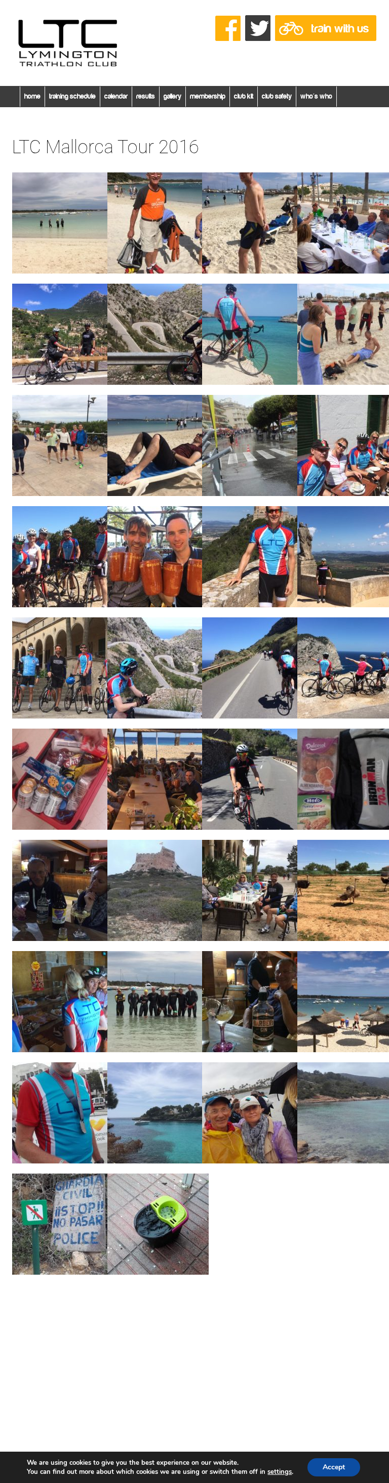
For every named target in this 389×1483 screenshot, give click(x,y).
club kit (243, 96)
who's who (316, 96)
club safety (277, 96)
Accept (334, 1467)
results (145, 96)
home (32, 96)
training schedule (72, 96)
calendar (116, 96)
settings (279, 1471)
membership (207, 96)
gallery (172, 96)
